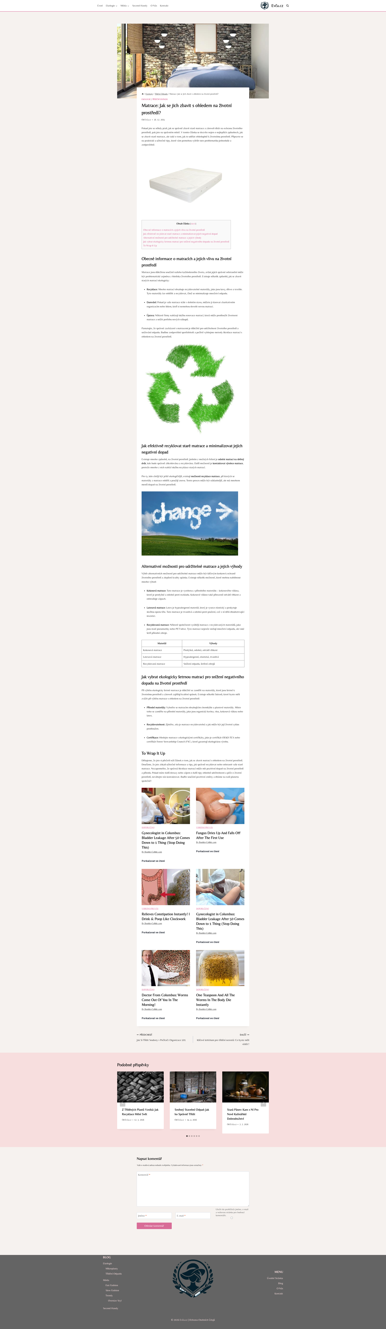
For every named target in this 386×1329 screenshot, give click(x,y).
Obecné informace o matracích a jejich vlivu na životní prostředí (174, 229)
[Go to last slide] (122, 1102)
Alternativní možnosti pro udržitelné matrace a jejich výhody (172, 237)
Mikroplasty (112, 1268)
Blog (280, 1283)
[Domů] (143, 94)
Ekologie (146, 99)
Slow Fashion (112, 1290)
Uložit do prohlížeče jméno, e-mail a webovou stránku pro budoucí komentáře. (232, 1212)
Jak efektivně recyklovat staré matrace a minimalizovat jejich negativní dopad (180, 233)
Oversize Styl (115, 1300)
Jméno (142, 1215)
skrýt (193, 223)
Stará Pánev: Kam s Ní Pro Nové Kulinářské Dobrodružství (242, 1114)
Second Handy (139, 5)
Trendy (109, 1295)
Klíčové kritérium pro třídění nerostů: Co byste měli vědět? (223, 1040)
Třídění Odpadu (160, 99)
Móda (106, 1280)
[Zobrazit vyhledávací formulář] (287, 5)
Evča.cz (148, 119)
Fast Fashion (112, 1285)
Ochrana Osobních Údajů (202, 1319)
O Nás (154, 5)
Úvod (100, 5)
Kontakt (164, 5)
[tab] (187, 1136)
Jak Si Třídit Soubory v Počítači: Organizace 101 (161, 1038)
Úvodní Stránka (275, 1278)
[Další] (263, 1102)
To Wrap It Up (150, 245)
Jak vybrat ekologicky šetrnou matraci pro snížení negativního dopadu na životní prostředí (186, 241)
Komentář (144, 1174)
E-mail (181, 1215)
